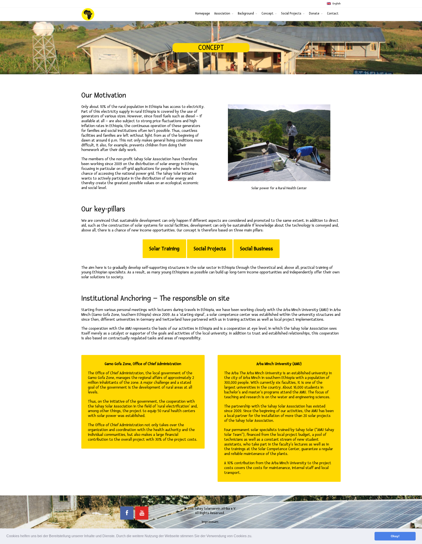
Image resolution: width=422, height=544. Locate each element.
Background (246, 13)
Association (222, 13)
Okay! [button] (395, 536)
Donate (314, 13)
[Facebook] (126, 513)
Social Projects (291, 13)
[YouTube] (141, 513)
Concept (267, 13)
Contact (332, 13)
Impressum (210, 522)
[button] (253, 536)
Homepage (202, 13)
